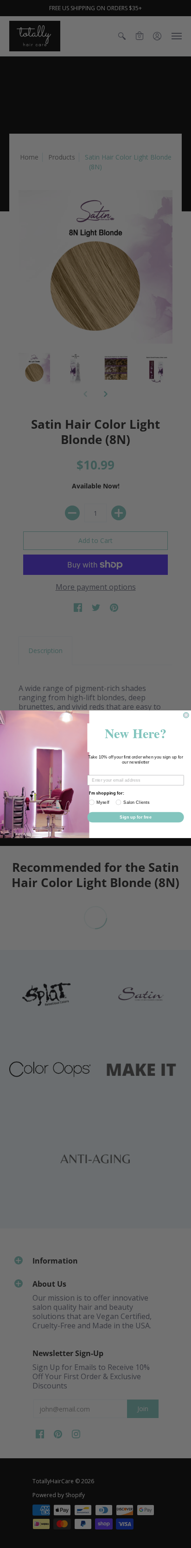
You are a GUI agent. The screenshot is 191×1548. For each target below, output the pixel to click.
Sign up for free (136, 816)
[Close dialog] (186, 715)
